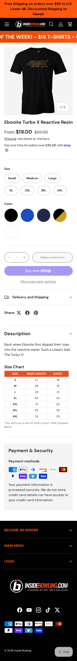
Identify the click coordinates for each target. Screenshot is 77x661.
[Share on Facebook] (27, 313)
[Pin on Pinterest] (36, 313)
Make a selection (52, 257)
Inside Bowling (22, 650)
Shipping (10, 139)
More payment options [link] (38, 281)
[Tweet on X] (19, 313)
